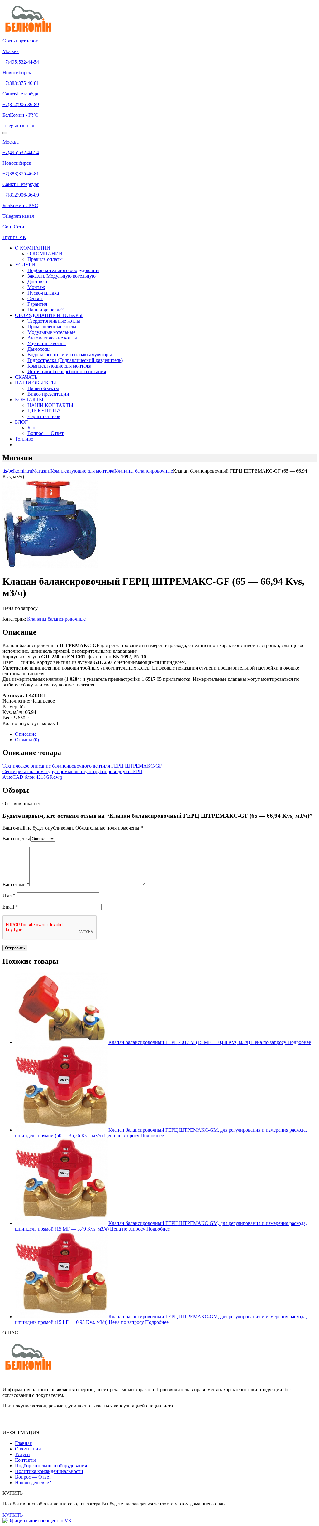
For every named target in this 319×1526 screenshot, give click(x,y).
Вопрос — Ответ (45, 433)
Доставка (37, 281)
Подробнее (299, 1042)
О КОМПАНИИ (32, 248)
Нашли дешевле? (45, 309)
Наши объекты (43, 388)
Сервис (35, 298)
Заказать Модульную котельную (61, 276)
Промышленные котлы (51, 326)
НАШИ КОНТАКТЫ (50, 405)
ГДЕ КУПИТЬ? (43, 410)
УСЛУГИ (25, 264)
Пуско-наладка (43, 292)
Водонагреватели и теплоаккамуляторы (69, 354)
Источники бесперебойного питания (66, 371)
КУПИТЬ (12, 1515)
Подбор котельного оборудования (63, 270)
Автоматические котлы (52, 337)
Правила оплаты (45, 259)
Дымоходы (38, 349)
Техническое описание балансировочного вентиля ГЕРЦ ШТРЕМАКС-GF (82, 765)
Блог (32, 427)
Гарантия (37, 304)
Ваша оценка (16, 838)
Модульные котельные (51, 332)
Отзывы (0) (27, 739)
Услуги (22, 1454)
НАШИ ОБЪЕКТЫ (35, 382)
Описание (25, 734)
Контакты (25, 1460)
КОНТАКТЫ (29, 399)
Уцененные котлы (46, 343)
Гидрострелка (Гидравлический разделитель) (75, 360)
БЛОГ (21, 422)
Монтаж (36, 287)
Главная (23, 1443)
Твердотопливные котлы (53, 321)
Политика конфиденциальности (49, 1471)
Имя (8, 895)
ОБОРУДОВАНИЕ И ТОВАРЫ (49, 315)
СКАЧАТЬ (26, 377)
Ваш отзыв (15, 884)
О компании (28, 1448)
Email (10, 906)
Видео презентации (48, 394)
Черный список (43, 416)
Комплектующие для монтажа (59, 365)
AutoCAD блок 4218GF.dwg (32, 777)
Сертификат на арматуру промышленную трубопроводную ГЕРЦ (72, 771)
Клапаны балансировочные (56, 619)
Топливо (24, 438)
